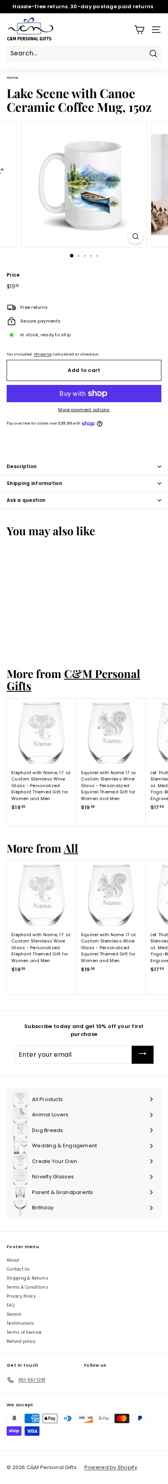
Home (12, 77)
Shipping (43, 354)
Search (14, 1314)
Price (13, 275)
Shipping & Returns (27, 1278)
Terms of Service (24, 1332)
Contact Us (18, 1269)
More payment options (84, 410)
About (13, 1260)
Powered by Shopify (110, 1467)
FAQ (10, 1305)
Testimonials (20, 1323)
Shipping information (34, 483)
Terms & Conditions (27, 1287)
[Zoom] (135, 236)
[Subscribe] (143, 1054)
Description (22, 466)
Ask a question (26, 500)
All (71, 847)
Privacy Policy (21, 1296)
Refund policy (21, 1341)
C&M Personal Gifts (73, 679)
